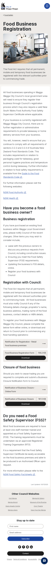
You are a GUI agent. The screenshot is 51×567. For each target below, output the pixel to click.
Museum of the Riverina (38, 502)
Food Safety (8, 15)
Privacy (9, 559)
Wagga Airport (13, 502)
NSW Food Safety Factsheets (17, 474)
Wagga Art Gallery (38, 498)
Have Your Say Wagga (38, 510)
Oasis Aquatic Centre (13, 506)
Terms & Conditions (20, 559)
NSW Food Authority (13, 192)
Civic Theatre (38, 506)
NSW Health (9, 198)
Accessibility (32, 559)
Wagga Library (13, 510)
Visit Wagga (13, 498)
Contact (26, 553)
